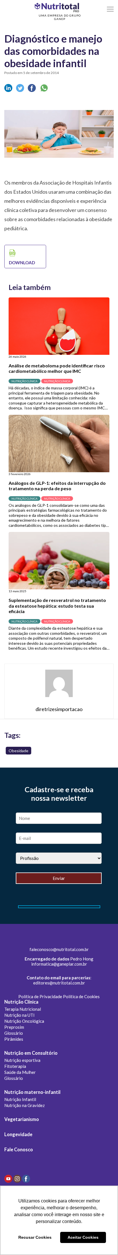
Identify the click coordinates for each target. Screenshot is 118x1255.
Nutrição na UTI (19, 1015)
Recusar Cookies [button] (35, 1237)
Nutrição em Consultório (31, 1053)
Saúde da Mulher (20, 1072)
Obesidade (18, 750)
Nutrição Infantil (20, 1099)
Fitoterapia (15, 1066)
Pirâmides (13, 1039)
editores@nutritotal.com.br (59, 982)
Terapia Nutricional (22, 1009)
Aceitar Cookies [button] (83, 1237)
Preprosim (14, 1027)
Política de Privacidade (40, 996)
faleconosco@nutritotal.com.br (59, 949)
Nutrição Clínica (21, 1002)
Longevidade (18, 1134)
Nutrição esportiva (22, 1060)
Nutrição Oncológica (24, 1021)
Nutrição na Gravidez (24, 1105)
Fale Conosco (18, 1149)
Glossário (13, 1033)
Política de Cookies (81, 996)
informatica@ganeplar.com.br (59, 963)
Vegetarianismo (21, 1119)
